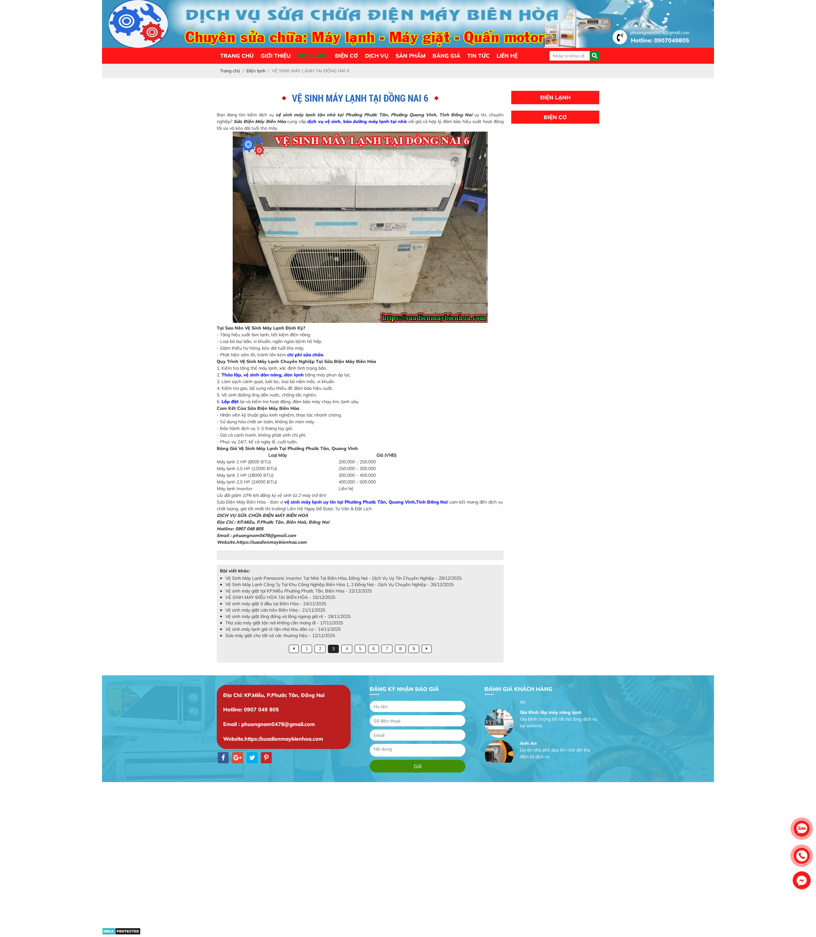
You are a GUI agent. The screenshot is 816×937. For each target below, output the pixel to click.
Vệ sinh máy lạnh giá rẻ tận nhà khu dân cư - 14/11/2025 (283, 629)
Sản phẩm (411, 55)
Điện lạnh (313, 55)
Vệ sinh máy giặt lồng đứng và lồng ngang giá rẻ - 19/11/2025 (288, 616)
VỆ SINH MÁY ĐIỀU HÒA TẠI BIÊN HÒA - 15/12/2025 (280, 597)
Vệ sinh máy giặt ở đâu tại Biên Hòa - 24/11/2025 (275, 604)
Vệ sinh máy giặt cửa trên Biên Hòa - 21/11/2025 (275, 610)
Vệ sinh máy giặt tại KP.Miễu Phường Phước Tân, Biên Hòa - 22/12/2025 (298, 591)
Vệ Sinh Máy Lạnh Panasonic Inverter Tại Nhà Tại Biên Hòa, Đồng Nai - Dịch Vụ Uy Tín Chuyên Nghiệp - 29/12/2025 (343, 578)
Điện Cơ (346, 55)
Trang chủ (237, 55)
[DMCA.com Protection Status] (121, 933)
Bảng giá (446, 55)
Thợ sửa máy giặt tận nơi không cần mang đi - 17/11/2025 (284, 623)
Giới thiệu (276, 55)
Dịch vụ (377, 55)
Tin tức (478, 55)
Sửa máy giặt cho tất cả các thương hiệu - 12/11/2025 (280, 635)
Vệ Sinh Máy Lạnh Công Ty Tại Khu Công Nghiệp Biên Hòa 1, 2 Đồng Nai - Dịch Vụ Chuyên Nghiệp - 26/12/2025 (339, 584)
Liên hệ (507, 55)
